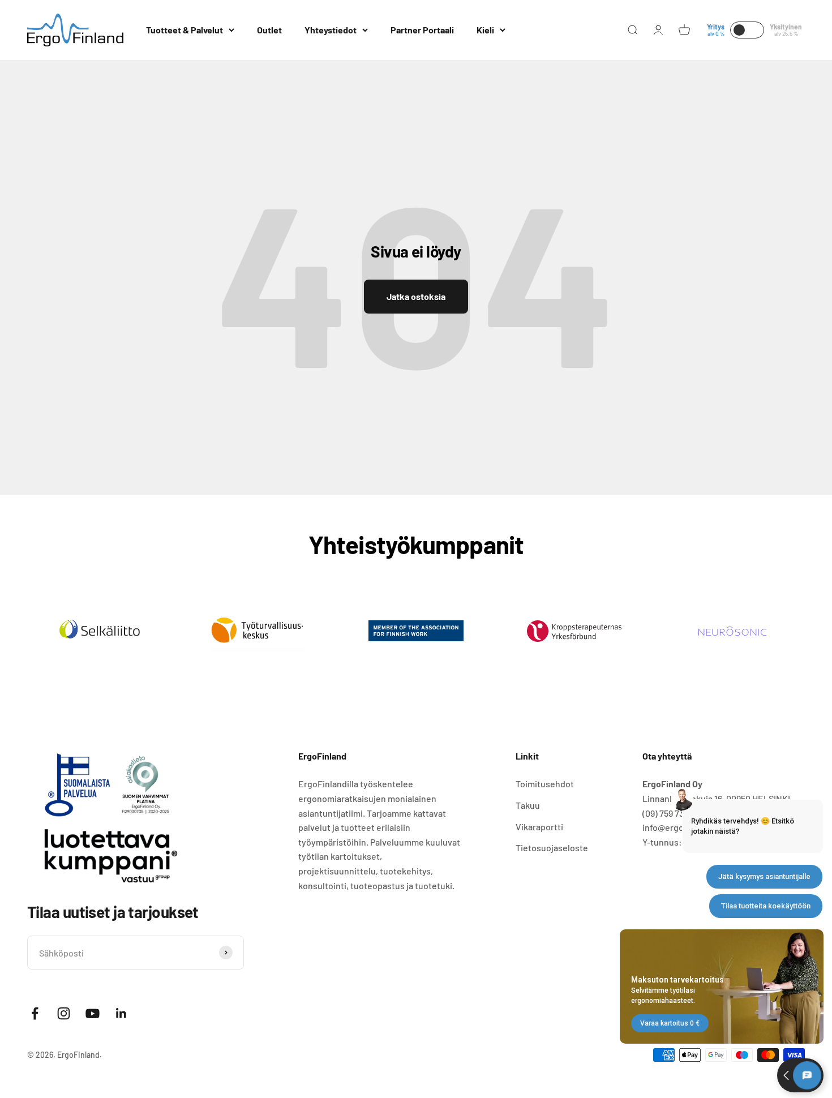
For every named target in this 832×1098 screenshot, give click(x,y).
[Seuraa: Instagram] (63, 1013)
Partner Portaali (422, 29)
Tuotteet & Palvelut (184, 29)
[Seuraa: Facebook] (34, 1013)
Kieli (485, 29)
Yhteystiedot (331, 29)
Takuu (528, 805)
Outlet (269, 29)
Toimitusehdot (545, 783)
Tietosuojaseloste (552, 847)
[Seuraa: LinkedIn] (121, 1013)
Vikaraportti (539, 826)
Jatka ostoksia (416, 296)
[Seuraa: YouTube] (92, 1013)
